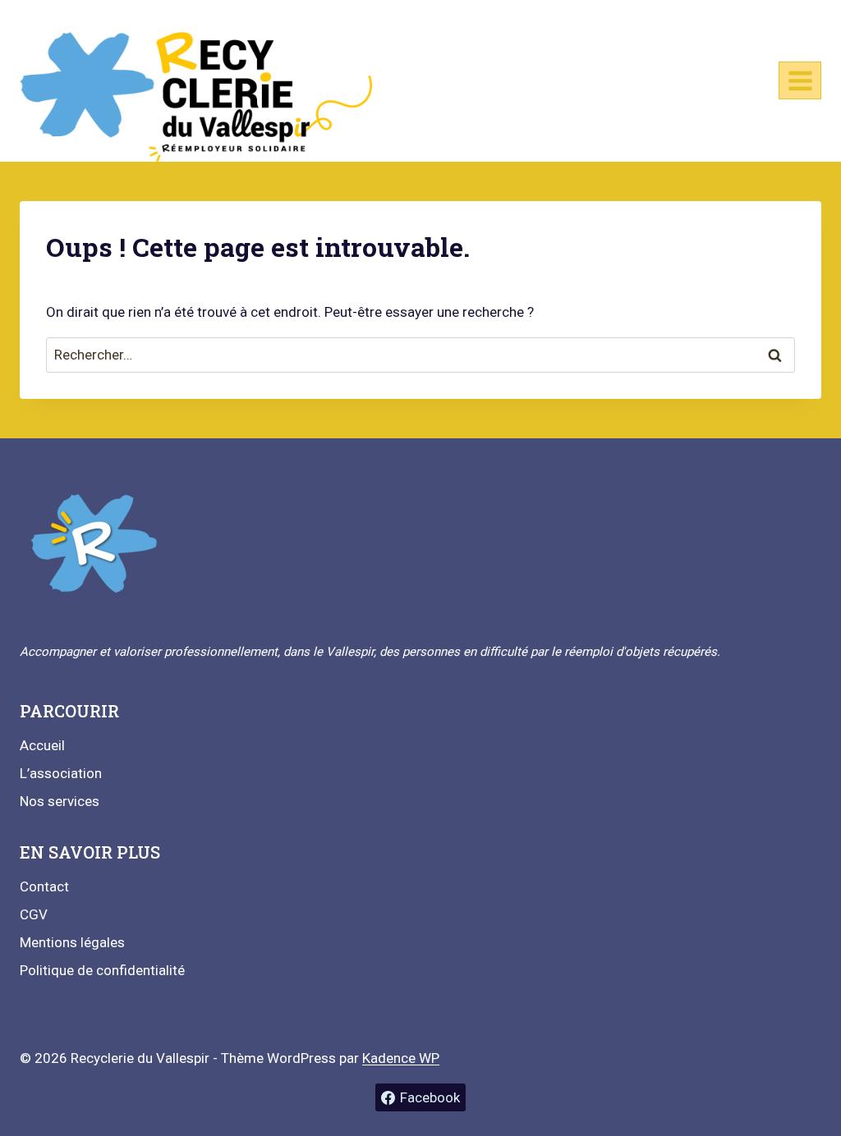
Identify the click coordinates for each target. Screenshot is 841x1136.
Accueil (42, 745)
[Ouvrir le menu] (800, 80)
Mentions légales (72, 942)
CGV (34, 914)
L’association (61, 773)
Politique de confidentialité (102, 970)
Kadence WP (400, 1058)
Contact (44, 886)
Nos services (59, 801)
